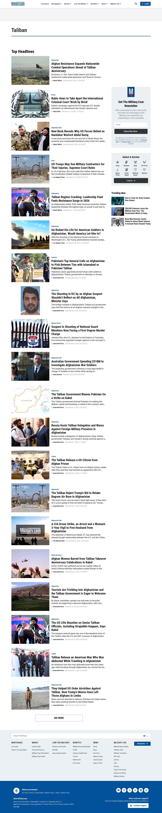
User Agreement (36, 804)
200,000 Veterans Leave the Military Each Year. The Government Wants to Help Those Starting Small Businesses (136, 211)
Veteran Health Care (80, 753)
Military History (119, 776)
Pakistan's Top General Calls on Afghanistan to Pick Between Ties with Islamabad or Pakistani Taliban (78, 264)
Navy (95, 750)
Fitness (116, 766)
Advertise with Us (55, 802)
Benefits (94, 4)
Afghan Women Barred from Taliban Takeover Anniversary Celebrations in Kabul (78, 560)
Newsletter (34, 802)
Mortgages (55, 4)
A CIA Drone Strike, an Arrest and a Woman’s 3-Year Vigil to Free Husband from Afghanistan (78, 527)
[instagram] (129, 790)
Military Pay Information (40, 753)
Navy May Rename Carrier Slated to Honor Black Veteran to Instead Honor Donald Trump (138, 221)
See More (59, 718)
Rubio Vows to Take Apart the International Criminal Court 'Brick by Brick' (77, 100)
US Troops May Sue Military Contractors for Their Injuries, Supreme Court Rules (77, 166)
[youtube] (118, 790)
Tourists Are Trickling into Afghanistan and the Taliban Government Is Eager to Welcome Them (78, 593)
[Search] (136, 4)
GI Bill (75, 750)
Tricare (75, 756)
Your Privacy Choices (61, 804)
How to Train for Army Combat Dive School (137, 199)
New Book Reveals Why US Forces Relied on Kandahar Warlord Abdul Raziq (78, 133)
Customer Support (140, 806)
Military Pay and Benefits (81, 746)
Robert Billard (57, 80)
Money (67, 4)
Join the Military (80, 4)
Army (95, 746)
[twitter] (135, 790)
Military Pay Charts (38, 756)
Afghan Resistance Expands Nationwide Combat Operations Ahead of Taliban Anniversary (75, 67)
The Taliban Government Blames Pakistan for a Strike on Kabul (78, 396)
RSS (71, 804)
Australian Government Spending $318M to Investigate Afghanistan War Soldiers (77, 363)
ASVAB (54, 750)
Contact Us (43, 802)
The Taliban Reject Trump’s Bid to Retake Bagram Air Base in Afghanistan (75, 494)
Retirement (77, 760)
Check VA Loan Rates (19, 750)
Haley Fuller (56, 111)
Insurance (45, 4)
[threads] (146, 790)
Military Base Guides (121, 746)
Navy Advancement (59, 753)
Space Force (97, 763)
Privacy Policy (126, 142)
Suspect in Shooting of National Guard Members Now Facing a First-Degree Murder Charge (78, 330)
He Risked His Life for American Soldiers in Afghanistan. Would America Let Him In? (77, 231)
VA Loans (14, 746)
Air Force (96, 753)
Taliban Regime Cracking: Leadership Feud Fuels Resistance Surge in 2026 (77, 198)
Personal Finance (38, 750)
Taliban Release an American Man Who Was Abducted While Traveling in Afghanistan (77, 659)
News (104, 4)
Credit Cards (36, 746)
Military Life (114, 4)
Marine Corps (98, 756)
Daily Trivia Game (120, 770)
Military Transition (120, 753)
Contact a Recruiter (59, 746)
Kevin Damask (57, 374)
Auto (115, 763)
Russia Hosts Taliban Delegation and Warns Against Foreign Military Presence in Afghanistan (77, 429)
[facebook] (124, 790)
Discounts (76, 763)
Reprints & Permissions (21, 804)
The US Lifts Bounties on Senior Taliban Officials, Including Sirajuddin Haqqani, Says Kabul (78, 626)
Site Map (16, 807)
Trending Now (118, 193)
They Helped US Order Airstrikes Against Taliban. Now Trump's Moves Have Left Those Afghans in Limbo (76, 692)
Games (116, 760)
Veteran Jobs (118, 750)
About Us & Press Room (21, 802)
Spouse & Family (120, 773)
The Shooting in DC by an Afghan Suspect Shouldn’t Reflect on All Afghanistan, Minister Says (76, 297)
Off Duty (117, 756)
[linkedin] (140, 790)
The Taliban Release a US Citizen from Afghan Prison (74, 461)
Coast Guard (97, 760)
